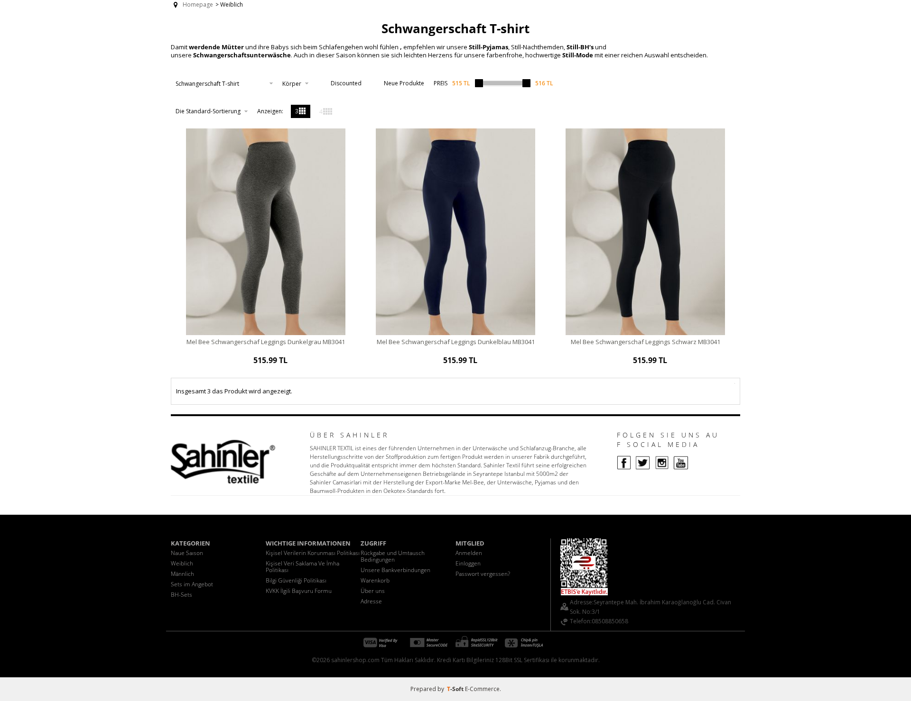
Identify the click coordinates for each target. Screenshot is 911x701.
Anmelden (469, 553)
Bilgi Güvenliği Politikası (296, 580)
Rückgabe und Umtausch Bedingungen (393, 556)
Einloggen (468, 563)
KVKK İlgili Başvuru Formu (299, 591)
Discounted (346, 83)
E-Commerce (482, 689)
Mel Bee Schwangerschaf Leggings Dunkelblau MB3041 (456, 341)
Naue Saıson (187, 553)
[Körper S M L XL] (295, 83)
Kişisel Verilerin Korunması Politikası (313, 553)
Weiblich (182, 563)
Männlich (182, 574)
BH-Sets (181, 595)
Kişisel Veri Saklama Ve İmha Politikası (302, 566)
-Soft (456, 689)
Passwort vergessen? (483, 574)
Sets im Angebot (192, 584)
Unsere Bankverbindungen (395, 570)
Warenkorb (375, 580)
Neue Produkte (404, 83)
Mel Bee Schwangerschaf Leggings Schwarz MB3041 (645, 341)
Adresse (371, 601)
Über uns (373, 591)
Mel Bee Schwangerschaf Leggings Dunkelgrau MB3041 (265, 341)
